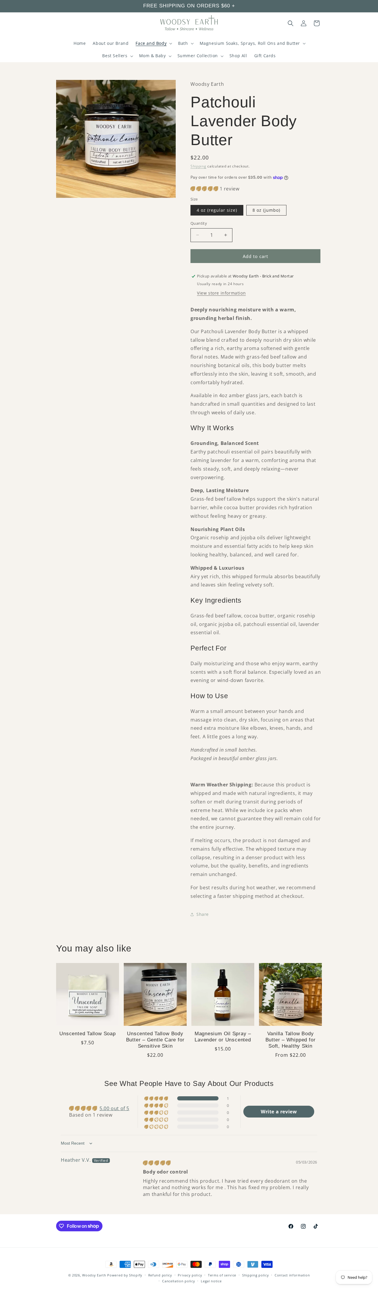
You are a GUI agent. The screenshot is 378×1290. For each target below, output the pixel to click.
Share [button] (202, 914)
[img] (157, 1163)
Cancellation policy (178, 1281)
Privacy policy (190, 1275)
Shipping (198, 166)
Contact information (292, 1275)
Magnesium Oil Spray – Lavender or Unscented (223, 1037)
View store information (221, 293)
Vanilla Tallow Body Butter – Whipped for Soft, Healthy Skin (290, 1040)
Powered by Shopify (124, 1275)
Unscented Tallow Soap (87, 1033)
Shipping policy (255, 1275)
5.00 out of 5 (114, 1108)
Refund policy (160, 1275)
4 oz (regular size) (217, 210)
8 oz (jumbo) (266, 210)
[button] (153, 43)
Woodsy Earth (94, 1275)
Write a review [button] (279, 1112)
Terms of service (222, 1275)
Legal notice (211, 1281)
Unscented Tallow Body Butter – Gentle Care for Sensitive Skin (155, 1040)
